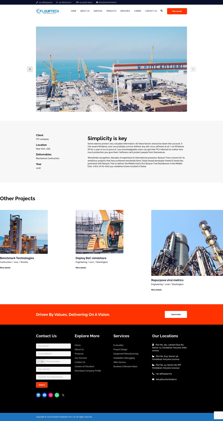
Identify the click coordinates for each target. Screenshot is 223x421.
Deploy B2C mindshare (91, 258)
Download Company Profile (88, 371)
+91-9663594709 (45, 2)
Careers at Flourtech (84, 366)
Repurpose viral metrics (167, 280)
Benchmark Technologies (17, 258)
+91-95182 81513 (84, 2)
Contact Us (151, 11)
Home (73, 11)
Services (98, 11)
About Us (85, 11)
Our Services (81, 358)
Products (111, 11)
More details (5, 268)
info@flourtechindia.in (108, 2)
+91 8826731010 (64, 2)
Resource (125, 11)
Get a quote (177, 11)
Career (137, 11)
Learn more (176, 314)
